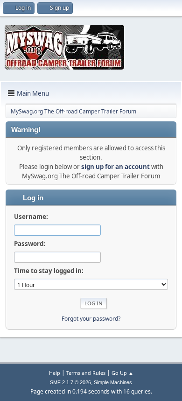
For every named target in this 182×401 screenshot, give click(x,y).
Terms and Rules (85, 372)
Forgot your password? (91, 319)
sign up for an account (115, 166)
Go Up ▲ (122, 372)
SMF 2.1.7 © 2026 (70, 382)
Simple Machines (113, 382)
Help (54, 372)
